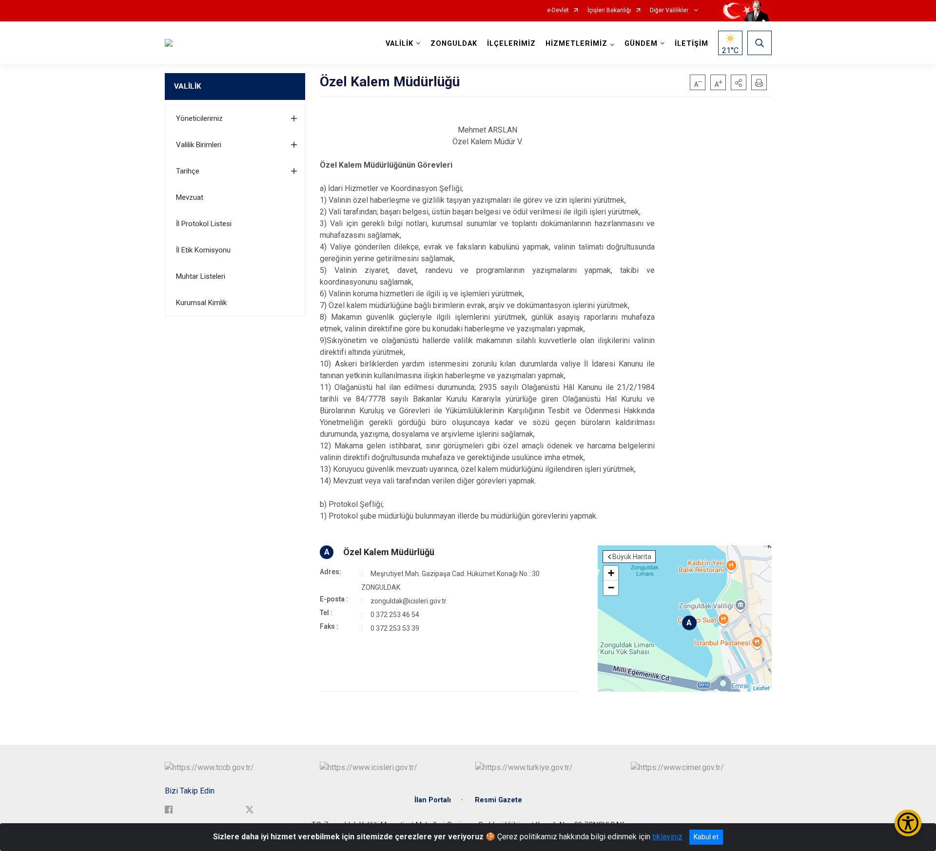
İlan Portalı (432, 800)
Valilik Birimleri (198, 144)
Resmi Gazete (498, 800)
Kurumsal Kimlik (201, 302)
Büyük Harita (631, 557)
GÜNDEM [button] (641, 43)
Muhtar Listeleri (200, 276)
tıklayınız (667, 836)
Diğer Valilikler (670, 10)
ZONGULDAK (453, 43)
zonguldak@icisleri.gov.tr (408, 601)
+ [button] (611, 573)
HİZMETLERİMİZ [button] (576, 43)
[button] (738, 82)
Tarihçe (187, 171)
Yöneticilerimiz (199, 118)
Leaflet (761, 688)
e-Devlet (558, 10)
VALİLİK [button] (399, 43)
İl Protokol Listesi (204, 223)
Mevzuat (189, 197)
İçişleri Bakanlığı (609, 10)
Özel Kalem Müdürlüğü (388, 552)
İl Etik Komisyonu (203, 250)
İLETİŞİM (691, 43)
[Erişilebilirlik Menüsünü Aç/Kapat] (908, 823)
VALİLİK (187, 86)
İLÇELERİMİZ (511, 43)
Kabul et (706, 837)
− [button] (611, 587)
